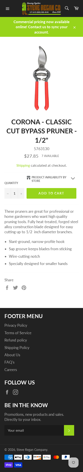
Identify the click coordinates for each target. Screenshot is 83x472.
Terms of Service (17, 332)
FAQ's (9, 362)
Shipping (23, 165)
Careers (10, 369)
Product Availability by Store (49, 179)
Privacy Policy (15, 325)
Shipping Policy (16, 347)
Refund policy (15, 340)
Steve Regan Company (32, 449)
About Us (12, 355)
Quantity (11, 183)
